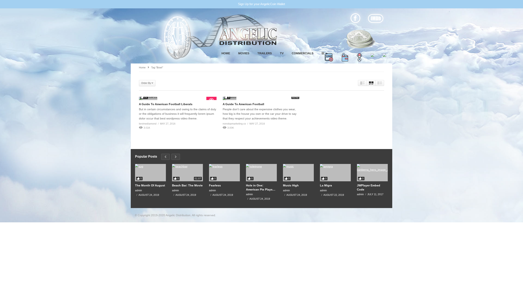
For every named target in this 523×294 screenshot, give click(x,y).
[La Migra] (335, 172)
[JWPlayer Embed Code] (372, 172)
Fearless (215, 185)
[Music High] (298, 172)
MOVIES (243, 53)
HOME (225, 53)
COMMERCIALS (302, 53)
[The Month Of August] (150, 172)
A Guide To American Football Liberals (165, 104)
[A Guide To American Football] (261, 98)
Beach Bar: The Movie (187, 185)
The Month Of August (150, 185)
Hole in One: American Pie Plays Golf (259, 187)
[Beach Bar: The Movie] (187, 172)
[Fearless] (224, 172)
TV (282, 53)
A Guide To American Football (243, 104)
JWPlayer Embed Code (368, 187)
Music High (291, 185)
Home (142, 67)
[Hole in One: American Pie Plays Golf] (261, 172)
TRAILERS (264, 53)
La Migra (326, 185)
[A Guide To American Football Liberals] (178, 98)
